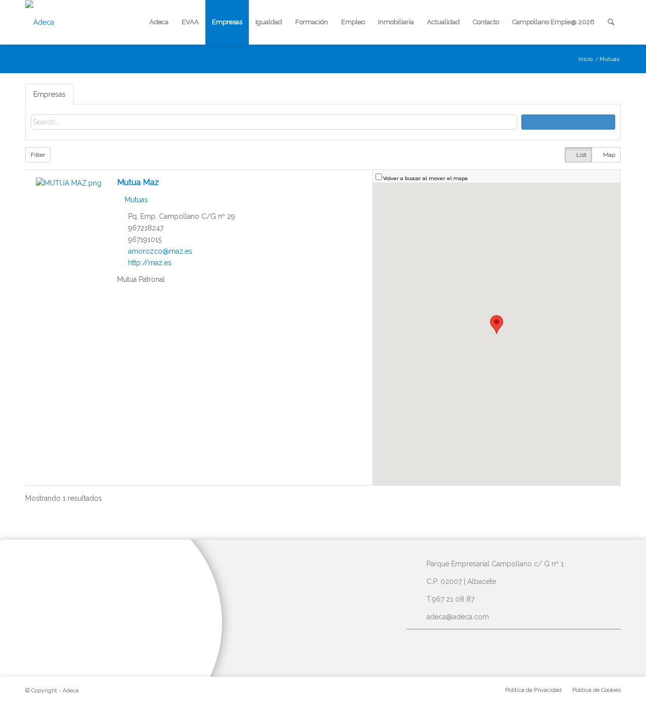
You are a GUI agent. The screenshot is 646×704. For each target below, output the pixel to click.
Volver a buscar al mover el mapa (425, 178)
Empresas (49, 94)
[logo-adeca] (39, 22)
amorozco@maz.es (160, 251)
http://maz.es (150, 263)
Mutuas (135, 200)
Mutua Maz (138, 182)
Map (608, 154)
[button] (496, 324)
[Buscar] (611, 22)
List (580, 154)
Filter (38, 154)
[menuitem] (159, 22)
